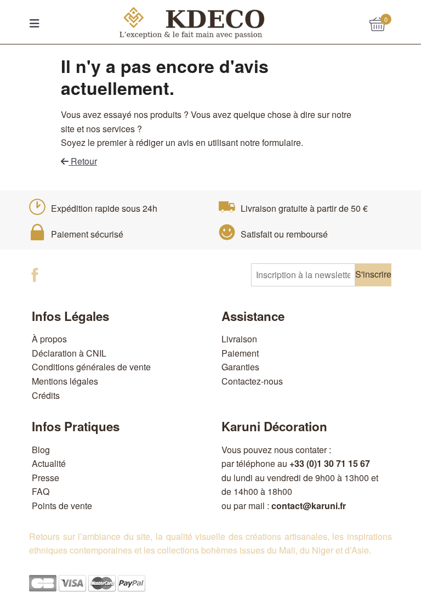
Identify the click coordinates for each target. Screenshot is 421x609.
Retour (83, 161)
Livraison (239, 338)
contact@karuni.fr (308, 505)
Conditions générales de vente (91, 366)
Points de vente (62, 505)
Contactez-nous (252, 381)
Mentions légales (65, 381)
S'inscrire (373, 274)
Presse (45, 477)
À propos (49, 338)
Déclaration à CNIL (69, 353)
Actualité (49, 463)
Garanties (240, 366)
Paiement (240, 353)
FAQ (40, 491)
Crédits (46, 395)
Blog (41, 449)
